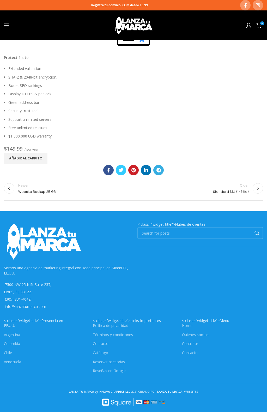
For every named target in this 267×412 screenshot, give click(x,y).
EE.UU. (9, 325)
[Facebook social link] (245, 5)
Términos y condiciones (113, 334)
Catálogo (100, 352)
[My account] (249, 25)
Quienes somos (195, 334)
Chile (8, 352)
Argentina (12, 334)
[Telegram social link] (158, 170)
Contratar (190, 343)
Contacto (100, 343)
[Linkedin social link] (146, 170)
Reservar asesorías (109, 361)
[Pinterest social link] (133, 170)
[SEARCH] (257, 233)
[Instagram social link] (258, 5)
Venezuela (12, 361)
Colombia (12, 343)
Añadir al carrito (25, 158)
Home (187, 325)
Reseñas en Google (109, 370)
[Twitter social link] (121, 170)
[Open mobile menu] (6, 25)
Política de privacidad (110, 325)
